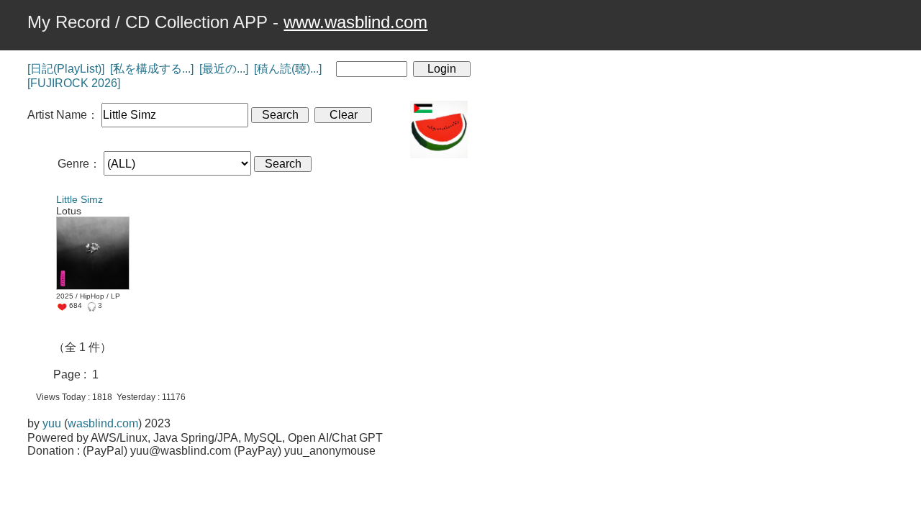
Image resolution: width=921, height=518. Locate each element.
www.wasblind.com (355, 22)
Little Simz (79, 199)
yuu (51, 423)
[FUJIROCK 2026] (73, 83)
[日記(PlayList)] (65, 69)
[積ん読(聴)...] (288, 69)
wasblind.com (103, 423)
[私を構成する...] (152, 69)
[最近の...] (223, 69)
